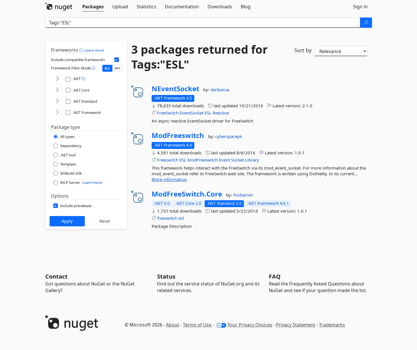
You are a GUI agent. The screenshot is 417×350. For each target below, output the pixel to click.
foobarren (243, 195)
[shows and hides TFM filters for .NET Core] (57, 90)
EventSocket (191, 113)
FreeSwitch (168, 113)
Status (166, 276)
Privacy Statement (295, 325)
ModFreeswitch (178, 135)
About (172, 325)
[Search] (366, 23)
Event (224, 160)
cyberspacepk (228, 136)
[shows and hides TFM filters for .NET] (57, 79)
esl (181, 218)
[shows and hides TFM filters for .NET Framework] (57, 112)
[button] (81, 50)
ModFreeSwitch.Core (187, 194)
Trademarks (332, 325)
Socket (237, 160)
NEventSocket (175, 88)
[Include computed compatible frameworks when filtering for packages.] (116, 59)
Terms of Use (197, 325)
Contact (56, 276)
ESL (208, 113)
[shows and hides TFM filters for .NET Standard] (57, 101)
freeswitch (167, 218)
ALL (107, 68)
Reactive (221, 113)
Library (252, 160)
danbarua (219, 89)
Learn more (94, 50)
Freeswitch (167, 160)
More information (169, 179)
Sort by (303, 50)
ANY (117, 68)
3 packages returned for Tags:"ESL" (199, 57)
